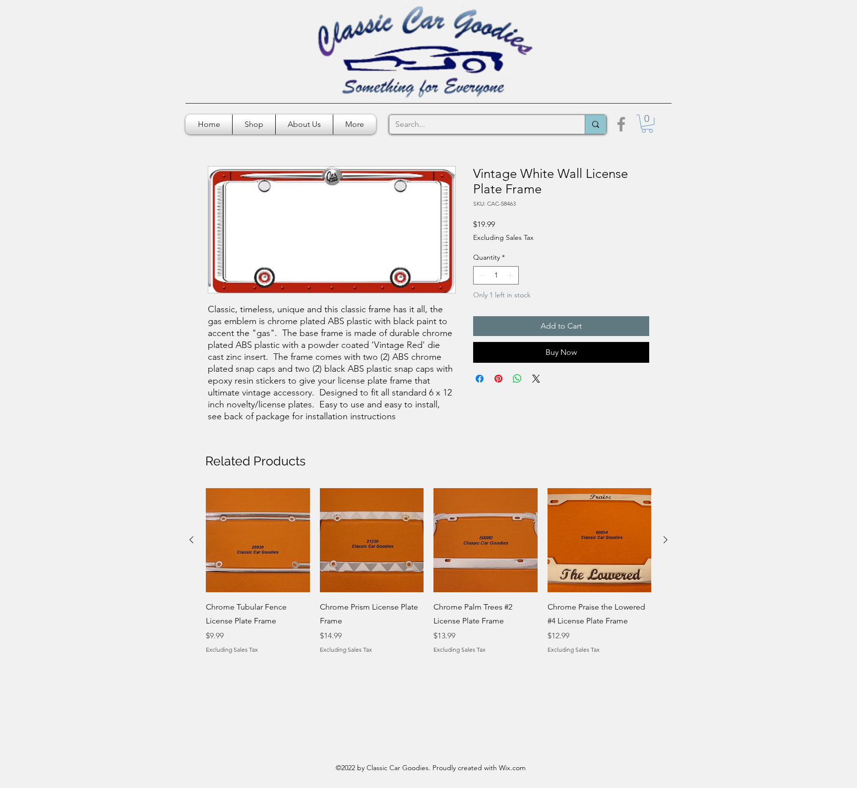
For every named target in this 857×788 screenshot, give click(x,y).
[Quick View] (258, 540)
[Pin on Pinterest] (498, 379)
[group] (428, 571)
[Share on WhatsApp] (517, 379)
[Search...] (595, 124)
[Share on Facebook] (480, 379)
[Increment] (511, 275)
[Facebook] (621, 124)
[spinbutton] (496, 275)
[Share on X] (536, 379)
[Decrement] (481, 275)
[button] (647, 123)
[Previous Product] (191, 540)
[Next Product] (666, 540)
